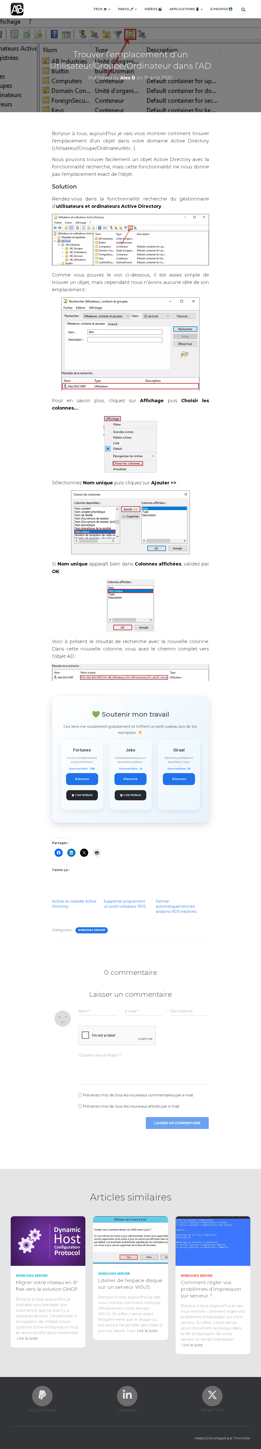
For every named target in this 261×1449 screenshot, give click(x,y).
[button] (109, 9)
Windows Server (91, 930)
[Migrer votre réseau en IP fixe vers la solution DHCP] (48, 1240)
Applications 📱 (184, 9)
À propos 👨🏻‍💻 (221, 9)
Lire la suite (27, 1338)
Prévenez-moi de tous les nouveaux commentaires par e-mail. (138, 1095)
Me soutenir (42, 1410)
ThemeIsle (241, 1438)
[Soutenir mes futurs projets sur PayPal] (42, 1395)
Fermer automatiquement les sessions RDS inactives (176, 906)
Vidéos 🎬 (153, 9)
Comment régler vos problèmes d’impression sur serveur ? (211, 1289)
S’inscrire (82, 779)
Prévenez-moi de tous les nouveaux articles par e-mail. (131, 1106)
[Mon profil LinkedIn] (127, 1395)
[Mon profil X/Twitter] (212, 1395)
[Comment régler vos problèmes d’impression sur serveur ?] (213, 1240)
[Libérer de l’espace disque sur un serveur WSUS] (130, 1239)
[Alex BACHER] (17, 9)
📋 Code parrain (82, 795)
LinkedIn (127, 1410)
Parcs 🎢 (126, 9)
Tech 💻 (100, 9)
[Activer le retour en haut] (250, 1438)
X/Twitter (212, 1410)
